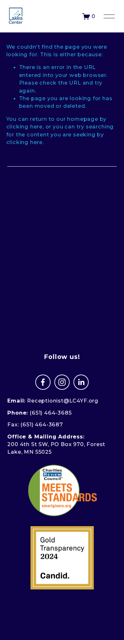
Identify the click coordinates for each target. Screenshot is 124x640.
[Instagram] (62, 382)
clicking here (24, 126)
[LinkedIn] (81, 382)
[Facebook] (43, 382)
